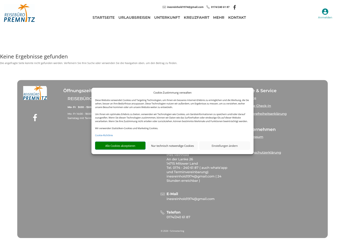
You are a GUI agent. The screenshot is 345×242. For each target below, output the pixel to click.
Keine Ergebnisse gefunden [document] (34, 57)
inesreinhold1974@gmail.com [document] (185, 7)
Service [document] (250, 98)
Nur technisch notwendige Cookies (172, 146)
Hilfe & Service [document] (261, 91)
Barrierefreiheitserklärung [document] (266, 114)
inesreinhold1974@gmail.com (191, 199)
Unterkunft (167, 18)
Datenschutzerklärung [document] (263, 153)
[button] (35, 93)
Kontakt (237, 18)
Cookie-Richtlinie (104, 135)
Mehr (218, 18)
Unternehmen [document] (260, 129)
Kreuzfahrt (196, 18)
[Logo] (19, 21)
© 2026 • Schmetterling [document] (172, 230)
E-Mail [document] (172, 194)
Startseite (104, 18)
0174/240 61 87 (178, 217)
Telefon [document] (174, 212)
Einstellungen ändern (225, 146)
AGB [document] (248, 145)
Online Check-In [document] (258, 106)
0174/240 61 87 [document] (220, 7)
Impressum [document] (254, 137)
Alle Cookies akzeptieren (120, 146)
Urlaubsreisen (134, 18)
